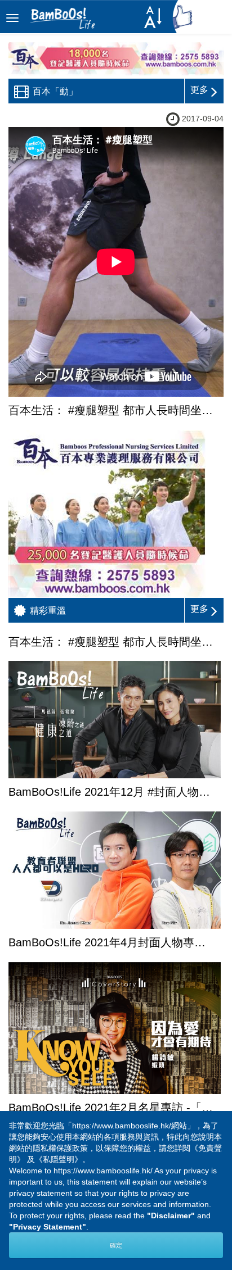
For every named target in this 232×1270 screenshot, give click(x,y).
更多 (199, 89)
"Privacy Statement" (47, 1226)
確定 (116, 1245)
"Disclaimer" (171, 1215)
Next (183, 1141)
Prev (49, 1141)
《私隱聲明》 (58, 1159)
